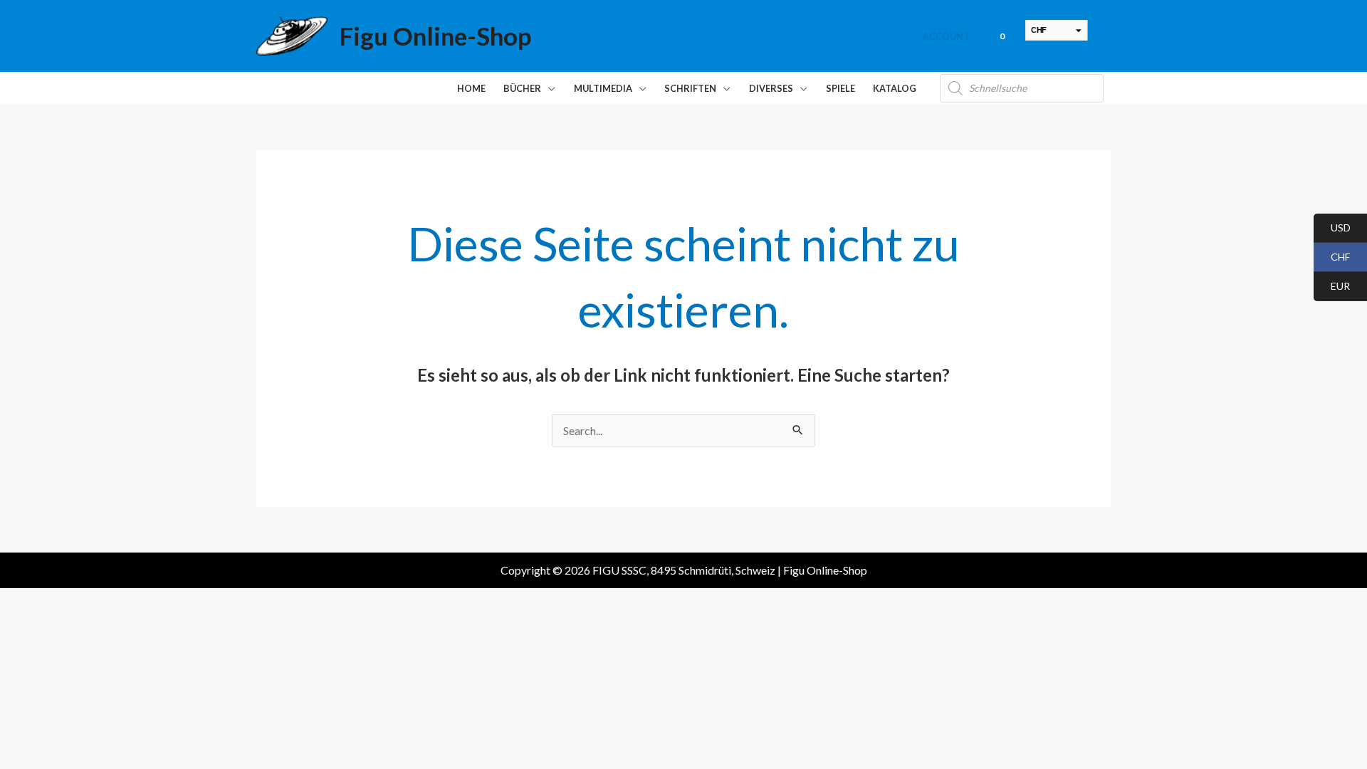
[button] (548, 88)
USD (1332, 228)
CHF (1332, 257)
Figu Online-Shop (435, 36)
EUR (1332, 286)
